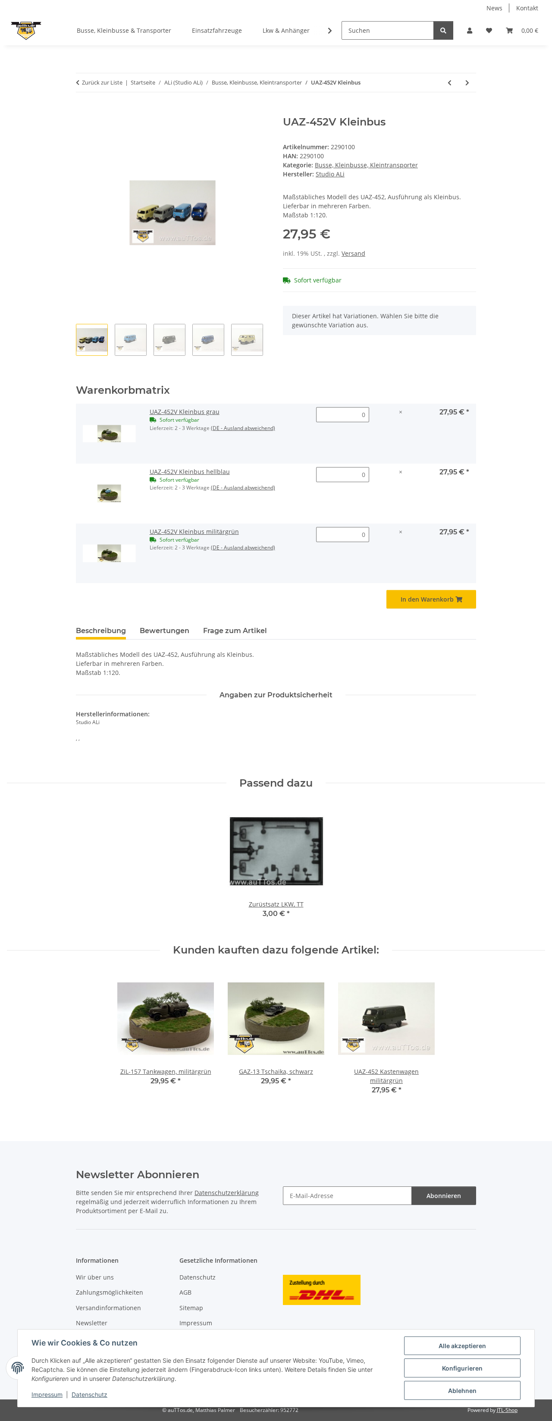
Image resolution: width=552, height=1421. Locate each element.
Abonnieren (444, 1196)
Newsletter (91, 1323)
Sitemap (191, 1308)
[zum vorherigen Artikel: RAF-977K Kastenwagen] (449, 82)
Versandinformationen (108, 1308)
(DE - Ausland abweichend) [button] (243, 428)
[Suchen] (443, 30)
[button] (469, 30)
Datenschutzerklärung (226, 1193)
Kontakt (527, 8)
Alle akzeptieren (462, 1345)
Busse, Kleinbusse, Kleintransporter (366, 165)
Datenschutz (89, 1394)
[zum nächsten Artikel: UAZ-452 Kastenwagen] (467, 82)
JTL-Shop (507, 1410)
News (494, 8)
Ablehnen (462, 1390)
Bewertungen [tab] (164, 631)
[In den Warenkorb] (83, 111)
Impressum (47, 1394)
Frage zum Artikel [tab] (235, 631)
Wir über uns (95, 1277)
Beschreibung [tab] (101, 631)
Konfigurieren (462, 1368)
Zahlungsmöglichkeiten (109, 1292)
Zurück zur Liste (102, 82)
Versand (353, 253)
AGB (185, 1292)
